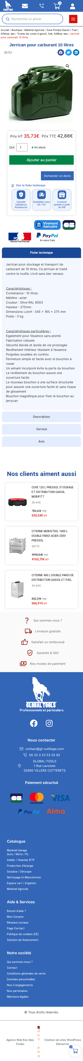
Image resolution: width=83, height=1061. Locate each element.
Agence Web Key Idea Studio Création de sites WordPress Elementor (43, 1042)
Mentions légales (18, 996)
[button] (73, 19)
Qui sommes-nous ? (20, 962)
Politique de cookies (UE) (23, 934)
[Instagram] (49, 723)
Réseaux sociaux (17, 922)
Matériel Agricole (34, 30)
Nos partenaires (17, 991)
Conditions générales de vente (26, 973)
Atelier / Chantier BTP (21, 860)
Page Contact (16, 928)
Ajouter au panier (42, 160)
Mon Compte (15, 917)
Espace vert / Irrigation (21, 883)
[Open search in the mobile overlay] (32, 19)
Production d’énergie (20, 866)
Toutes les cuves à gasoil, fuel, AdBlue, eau (42, 33)
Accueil (5, 30)
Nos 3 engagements (20, 985)
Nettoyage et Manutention (24, 877)
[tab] (41, 253)
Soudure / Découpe (19, 871)
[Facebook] (34, 723)
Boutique (17, 30)
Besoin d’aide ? (16, 911)
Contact (12, 967)
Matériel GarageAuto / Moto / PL (18, 852)
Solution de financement (22, 940)
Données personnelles (21, 979)
